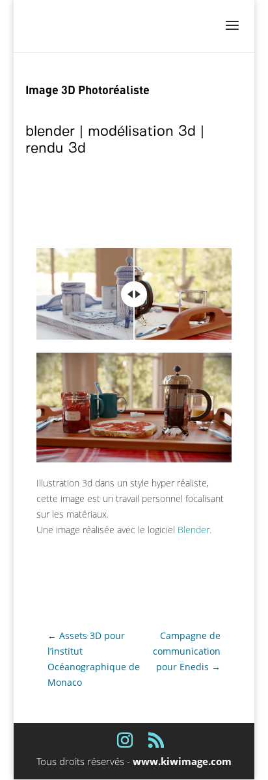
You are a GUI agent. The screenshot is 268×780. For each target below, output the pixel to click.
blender (50, 131)
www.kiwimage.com (182, 761)
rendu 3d (55, 148)
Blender (193, 529)
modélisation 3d (142, 131)
